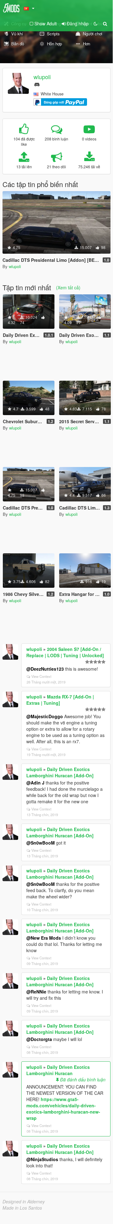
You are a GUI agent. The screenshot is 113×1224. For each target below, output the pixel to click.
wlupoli (42, 77)
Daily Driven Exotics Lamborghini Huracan (58, 1070)
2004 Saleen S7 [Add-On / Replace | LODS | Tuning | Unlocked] (65, 652)
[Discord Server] (36, 83)
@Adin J (35, 783)
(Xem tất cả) (68, 287)
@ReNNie (36, 991)
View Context (41, 676)
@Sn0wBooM (40, 843)
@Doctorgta (39, 1039)
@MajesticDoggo (44, 716)
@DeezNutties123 (45, 669)
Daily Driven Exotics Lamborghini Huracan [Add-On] (60, 772)
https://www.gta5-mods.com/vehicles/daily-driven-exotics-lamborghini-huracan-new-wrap (63, 1108)
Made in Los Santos (22, 1208)
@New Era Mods (43, 938)
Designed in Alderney (24, 1201)
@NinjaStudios (42, 1159)
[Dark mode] (95, 23)
